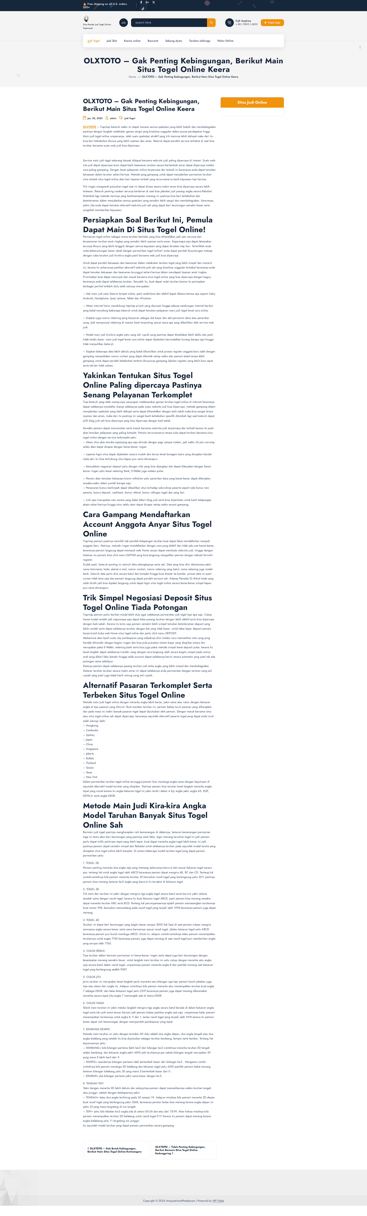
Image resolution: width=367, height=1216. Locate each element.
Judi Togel (94, 41)
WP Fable (218, 1201)
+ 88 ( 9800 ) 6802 (247, 24)
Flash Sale (273, 23)
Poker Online (225, 41)
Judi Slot (112, 41)
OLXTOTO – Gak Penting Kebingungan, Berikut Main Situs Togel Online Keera (190, 77)
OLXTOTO (89, 127)
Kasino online (132, 41)
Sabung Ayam (173, 41)
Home (132, 77)
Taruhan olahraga (199, 41)
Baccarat (153, 41)
